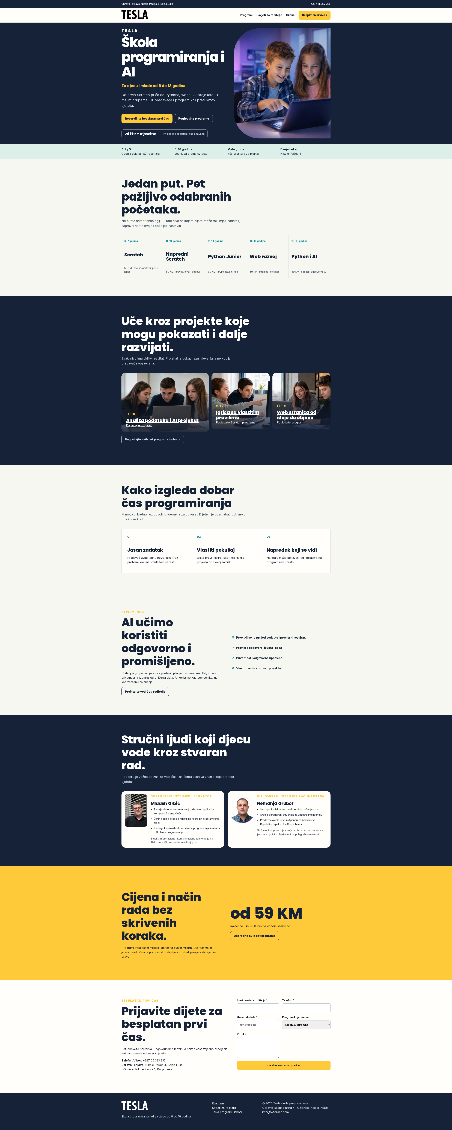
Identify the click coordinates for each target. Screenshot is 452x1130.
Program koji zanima (295, 1017)
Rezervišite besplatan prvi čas (147, 118)
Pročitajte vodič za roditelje (145, 691)
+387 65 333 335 (321, 3)
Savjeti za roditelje (269, 15)
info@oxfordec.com (275, 1112)
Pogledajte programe (193, 118)
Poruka (241, 1034)
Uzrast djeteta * (247, 1017)
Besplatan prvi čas (314, 15)
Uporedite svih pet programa (254, 936)
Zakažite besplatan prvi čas (283, 1065)
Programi (246, 15)
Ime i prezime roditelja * (252, 1000)
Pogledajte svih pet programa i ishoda (152, 439)
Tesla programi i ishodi (227, 1112)
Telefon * (288, 1000)
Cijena (290, 15)
